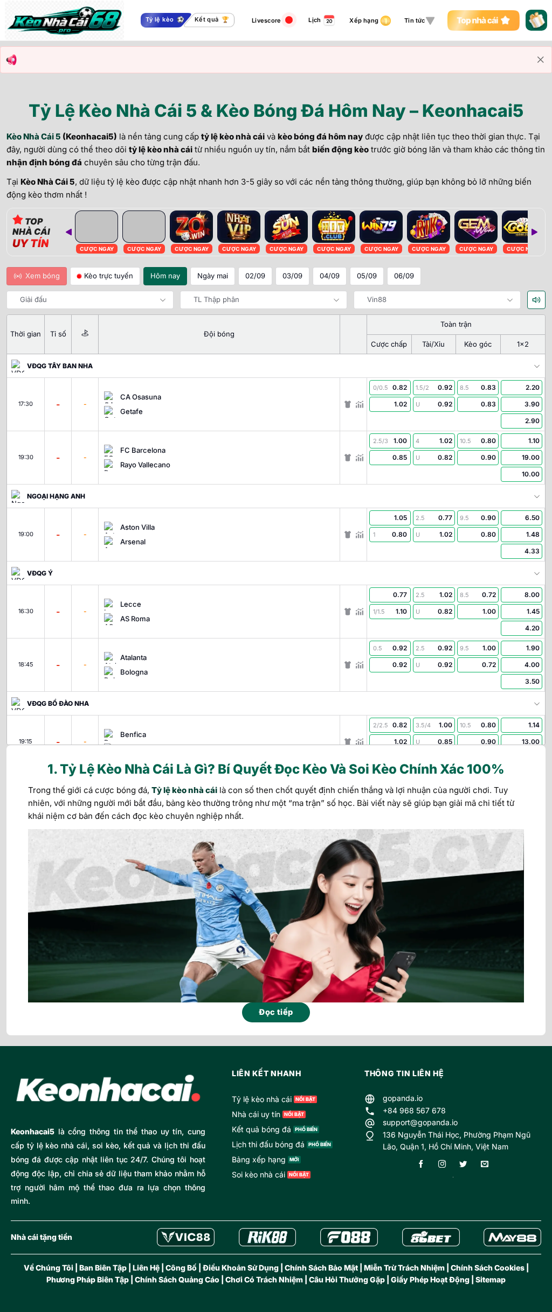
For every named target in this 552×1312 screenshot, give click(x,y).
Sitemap (490, 1279)
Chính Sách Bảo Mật (321, 1267)
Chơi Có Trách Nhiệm (264, 1279)
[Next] (534, 232)
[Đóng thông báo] (540, 60)
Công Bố (181, 1267)
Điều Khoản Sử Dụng (241, 1267)
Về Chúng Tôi (48, 1267)
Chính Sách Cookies (488, 1267)
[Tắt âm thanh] (536, 300)
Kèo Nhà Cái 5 (33, 136)
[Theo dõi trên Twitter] (463, 1165)
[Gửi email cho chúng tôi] (484, 1165)
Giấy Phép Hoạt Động (430, 1279)
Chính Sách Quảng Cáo (177, 1279)
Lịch (314, 20)
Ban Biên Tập (103, 1267)
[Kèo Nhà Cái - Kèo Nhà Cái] (64, 20)
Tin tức (414, 20)
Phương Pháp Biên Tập (87, 1279)
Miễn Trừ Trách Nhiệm (404, 1267)
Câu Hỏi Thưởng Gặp (347, 1279)
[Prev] (68, 232)
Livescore (266, 20)
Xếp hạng (363, 20)
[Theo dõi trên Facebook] (421, 1165)
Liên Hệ (146, 1267)
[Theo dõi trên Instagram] (442, 1165)
